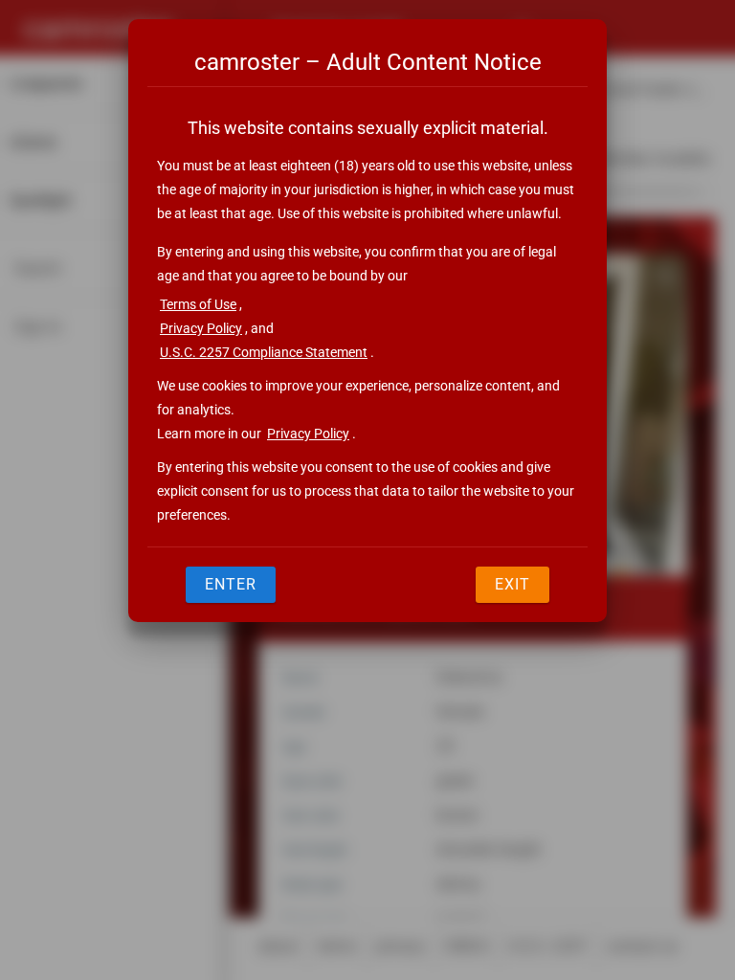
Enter (230, 584)
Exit (512, 584)
